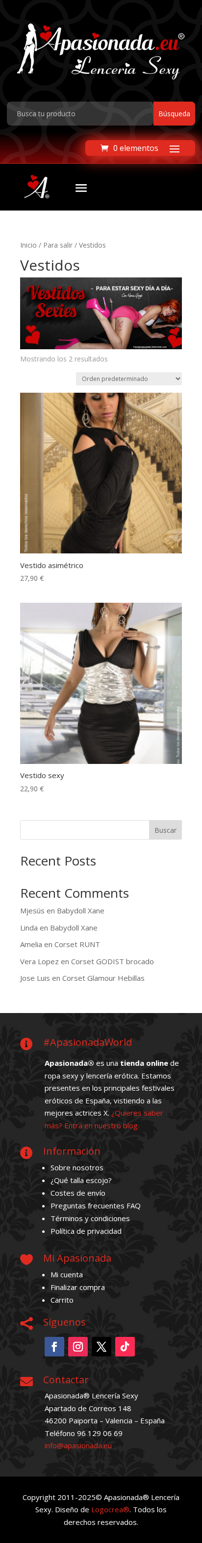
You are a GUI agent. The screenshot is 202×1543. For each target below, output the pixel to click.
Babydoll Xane (80, 910)
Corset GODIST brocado (112, 961)
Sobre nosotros (76, 1167)
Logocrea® (110, 1509)
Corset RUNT (77, 944)
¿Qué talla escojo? (81, 1180)
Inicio (28, 245)
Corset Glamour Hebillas (103, 978)
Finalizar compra (77, 1287)
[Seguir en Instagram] (78, 1346)
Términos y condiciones (90, 1218)
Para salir (58, 245)
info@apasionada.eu (78, 1445)
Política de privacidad (86, 1231)
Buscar (165, 830)
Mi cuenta (66, 1274)
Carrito (62, 1300)
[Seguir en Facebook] (54, 1346)
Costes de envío (77, 1193)
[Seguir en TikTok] (125, 1346)
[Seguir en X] (101, 1346)
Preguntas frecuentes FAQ (95, 1205)
